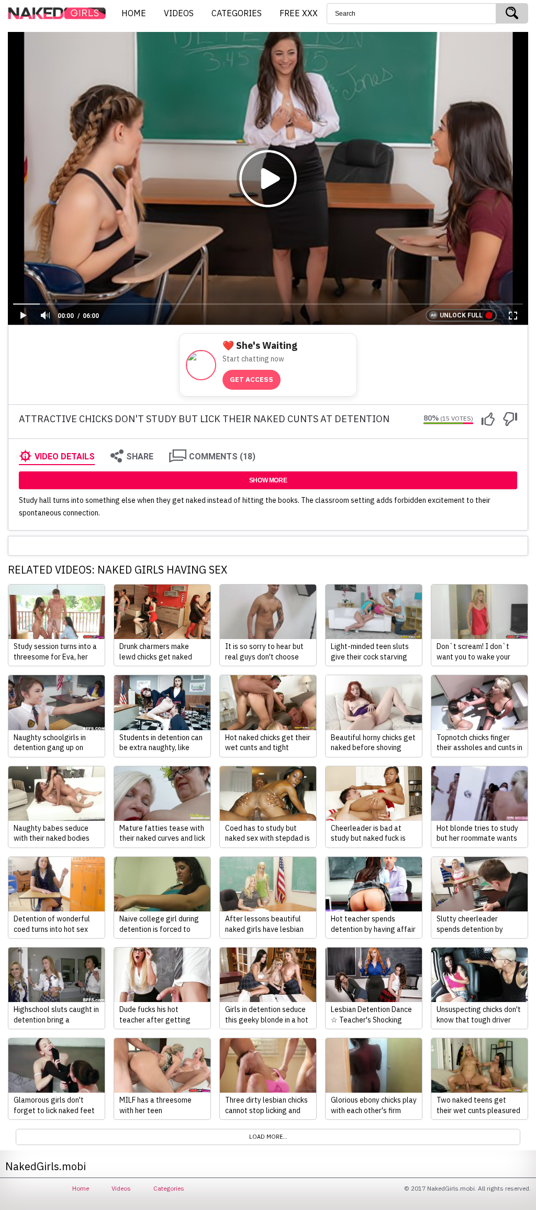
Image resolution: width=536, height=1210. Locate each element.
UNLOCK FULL (461, 315)
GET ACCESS (251, 379)
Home (80, 1188)
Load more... (268, 1136)
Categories (168, 1188)
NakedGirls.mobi (60, 13)
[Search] (512, 13)
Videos (121, 1188)
